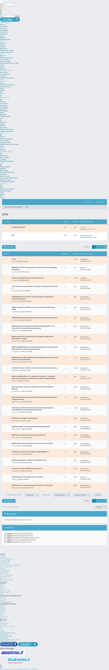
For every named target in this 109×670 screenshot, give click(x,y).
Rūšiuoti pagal (53, 495)
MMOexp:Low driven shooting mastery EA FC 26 (28, 435)
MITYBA (2, 54)
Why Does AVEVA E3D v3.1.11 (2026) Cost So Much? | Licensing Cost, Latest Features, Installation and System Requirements (33, 377)
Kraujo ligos (3, 568)
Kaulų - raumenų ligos (5, 567)
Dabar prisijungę (10, 514)
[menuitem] (100, 202)
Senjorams (2, 589)
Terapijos (2, 600)
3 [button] (101, 247)
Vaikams (2, 587)
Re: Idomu (83, 227)
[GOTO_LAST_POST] (87, 259)
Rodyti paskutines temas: (20, 495)
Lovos (14, 259)
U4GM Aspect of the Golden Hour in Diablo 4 (27, 477)
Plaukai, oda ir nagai (5, 591)
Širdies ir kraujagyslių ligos (6, 575)
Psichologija (3, 608)
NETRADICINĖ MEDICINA (6, 70)
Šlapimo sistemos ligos (5, 576)
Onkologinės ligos (4, 571)
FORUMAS (2, 94)
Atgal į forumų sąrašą (11, 507)
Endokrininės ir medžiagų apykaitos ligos (10, 565)
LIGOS (1, 79)
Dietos (1, 628)
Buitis (1, 613)
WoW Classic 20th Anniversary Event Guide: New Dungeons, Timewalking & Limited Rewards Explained (33, 409)
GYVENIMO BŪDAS (5, 23)
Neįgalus (2, 615)
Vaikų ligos (2, 578)
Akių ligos (2, 555)
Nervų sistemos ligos (5, 570)
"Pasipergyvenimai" (19, 227)
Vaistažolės (2, 597)
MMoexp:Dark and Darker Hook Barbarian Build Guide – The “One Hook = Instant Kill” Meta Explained (33, 327)
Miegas (1, 594)
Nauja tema (9, 247)
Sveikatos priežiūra (4, 592)
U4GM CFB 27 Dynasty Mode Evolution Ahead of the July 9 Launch (35, 318)
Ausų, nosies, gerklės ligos (6, 559)
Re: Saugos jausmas (86, 235)
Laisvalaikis (2, 605)
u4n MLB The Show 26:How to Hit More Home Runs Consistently (34, 368)
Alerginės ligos (3, 557)
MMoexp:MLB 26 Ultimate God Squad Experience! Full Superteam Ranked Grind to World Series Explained (35, 348)
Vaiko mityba (3, 624)
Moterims (2, 584)
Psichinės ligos (3, 573)
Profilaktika (3, 612)
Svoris (1, 629)
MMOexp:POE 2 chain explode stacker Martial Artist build (32, 443)
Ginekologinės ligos (5, 562)
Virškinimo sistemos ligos (6, 579)
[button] (105, 247)
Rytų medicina (3, 599)
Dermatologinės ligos (5, 560)
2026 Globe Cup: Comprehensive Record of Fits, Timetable (32, 485)
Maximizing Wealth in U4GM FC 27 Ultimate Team (29, 460)
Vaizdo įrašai (3, 81)
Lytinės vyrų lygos (4, 563)
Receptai (2, 631)
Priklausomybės (4, 616)
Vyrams (2, 586)
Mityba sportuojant (4, 623)
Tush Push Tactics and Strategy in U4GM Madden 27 (30, 452)
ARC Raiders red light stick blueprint (25, 418)
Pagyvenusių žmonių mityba (7, 626)
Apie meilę (2, 610)
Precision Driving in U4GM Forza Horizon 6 (27, 468)
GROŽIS (2, 41)
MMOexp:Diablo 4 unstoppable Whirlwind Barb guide (31, 426)
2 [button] (97, 247)
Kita (27, 207)
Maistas (2, 621)
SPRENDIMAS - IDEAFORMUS (30, 669)
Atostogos (2, 607)
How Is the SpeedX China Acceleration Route (28, 278)
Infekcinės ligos (4, 581)
